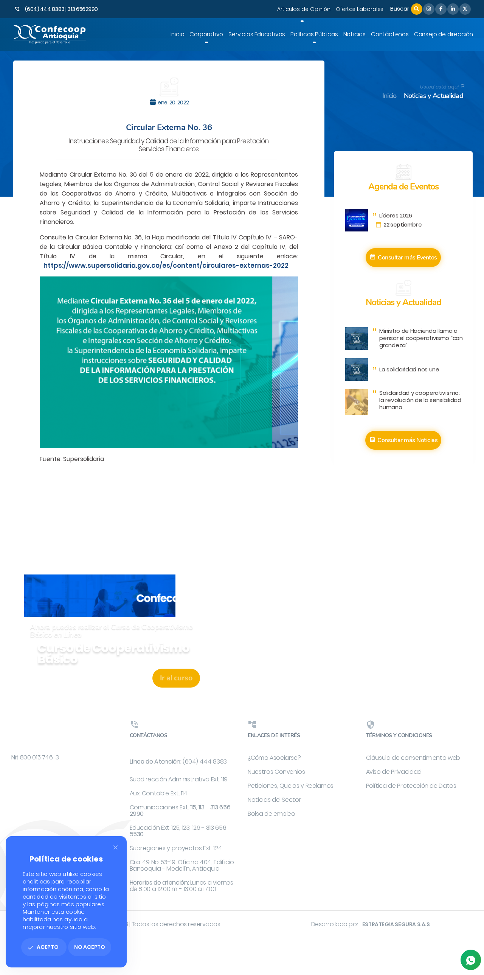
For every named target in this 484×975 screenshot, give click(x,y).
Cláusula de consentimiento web (413, 758)
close (115, 847)
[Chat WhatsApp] (470, 960)
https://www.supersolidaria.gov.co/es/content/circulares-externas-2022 (166, 265)
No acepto (89, 947)
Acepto (43, 947)
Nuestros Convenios (276, 772)
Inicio (389, 96)
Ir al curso (176, 678)
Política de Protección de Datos (411, 785)
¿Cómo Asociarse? (274, 758)
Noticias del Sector (274, 799)
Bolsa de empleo (271, 813)
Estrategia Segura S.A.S (396, 924)
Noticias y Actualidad (433, 96)
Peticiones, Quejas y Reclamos (291, 785)
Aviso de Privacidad (394, 772)
